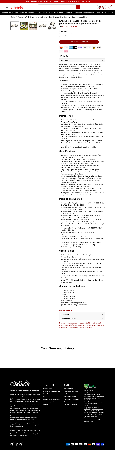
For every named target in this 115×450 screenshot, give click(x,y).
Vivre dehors (22, 17)
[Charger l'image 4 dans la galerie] (42, 26)
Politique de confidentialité (71, 399)
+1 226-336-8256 (96, 410)
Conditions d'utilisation (70, 404)
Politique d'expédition (70, 388)
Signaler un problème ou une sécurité (51, 403)
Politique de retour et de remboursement (71, 392)
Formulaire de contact (90, 416)
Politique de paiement (70, 396)
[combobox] (59, 7)
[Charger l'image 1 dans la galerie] (14, 26)
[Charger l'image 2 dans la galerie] (24, 26)
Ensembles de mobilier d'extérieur (59, 17)
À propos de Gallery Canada (92, 394)
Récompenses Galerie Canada (52, 399)
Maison (13, 17)
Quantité (63, 31)
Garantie (66, 402)
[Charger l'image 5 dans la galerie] (52, 26)
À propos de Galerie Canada (51, 391)
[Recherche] (78, 7)
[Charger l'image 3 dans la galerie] (33, 26)
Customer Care (99, 7)
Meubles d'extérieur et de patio (37, 17)
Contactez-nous (47, 388)
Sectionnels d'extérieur (79, 17)
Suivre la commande (49, 394)
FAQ (44, 396)
